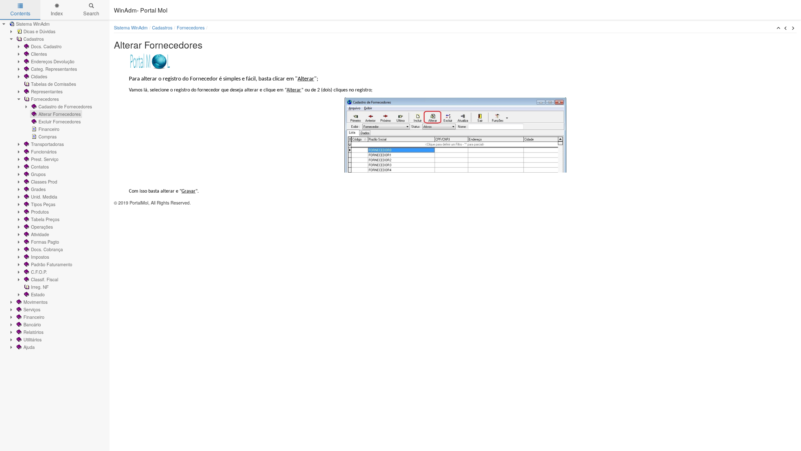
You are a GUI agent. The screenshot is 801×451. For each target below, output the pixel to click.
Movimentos (35, 302)
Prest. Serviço (45, 159)
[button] (778, 28)
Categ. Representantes (54, 69)
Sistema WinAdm (33, 24)
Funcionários (44, 151)
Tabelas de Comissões (53, 84)
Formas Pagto (45, 242)
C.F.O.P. (39, 272)
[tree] (55, 185)
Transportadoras (47, 144)
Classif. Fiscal (44, 279)
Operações (42, 227)
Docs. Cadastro (46, 46)
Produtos (40, 212)
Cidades (39, 76)
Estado (38, 294)
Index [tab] (57, 13)
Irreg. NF (40, 287)
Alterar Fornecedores (59, 114)
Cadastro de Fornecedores (65, 106)
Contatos (40, 166)
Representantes (47, 91)
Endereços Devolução (52, 61)
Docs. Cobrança (47, 249)
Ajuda (29, 347)
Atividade (40, 234)
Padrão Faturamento (51, 264)
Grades (38, 189)
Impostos (40, 257)
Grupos (38, 174)
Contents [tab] (20, 13)
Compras (47, 136)
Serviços (31, 309)
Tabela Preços (45, 219)
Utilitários (32, 339)
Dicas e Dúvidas (39, 31)
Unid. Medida (44, 197)
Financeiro (48, 129)
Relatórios (33, 332)
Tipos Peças (43, 204)
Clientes (39, 54)
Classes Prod (44, 182)
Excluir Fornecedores (59, 121)
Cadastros (33, 39)
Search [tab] (91, 13)
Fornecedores (45, 99)
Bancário (32, 324)
